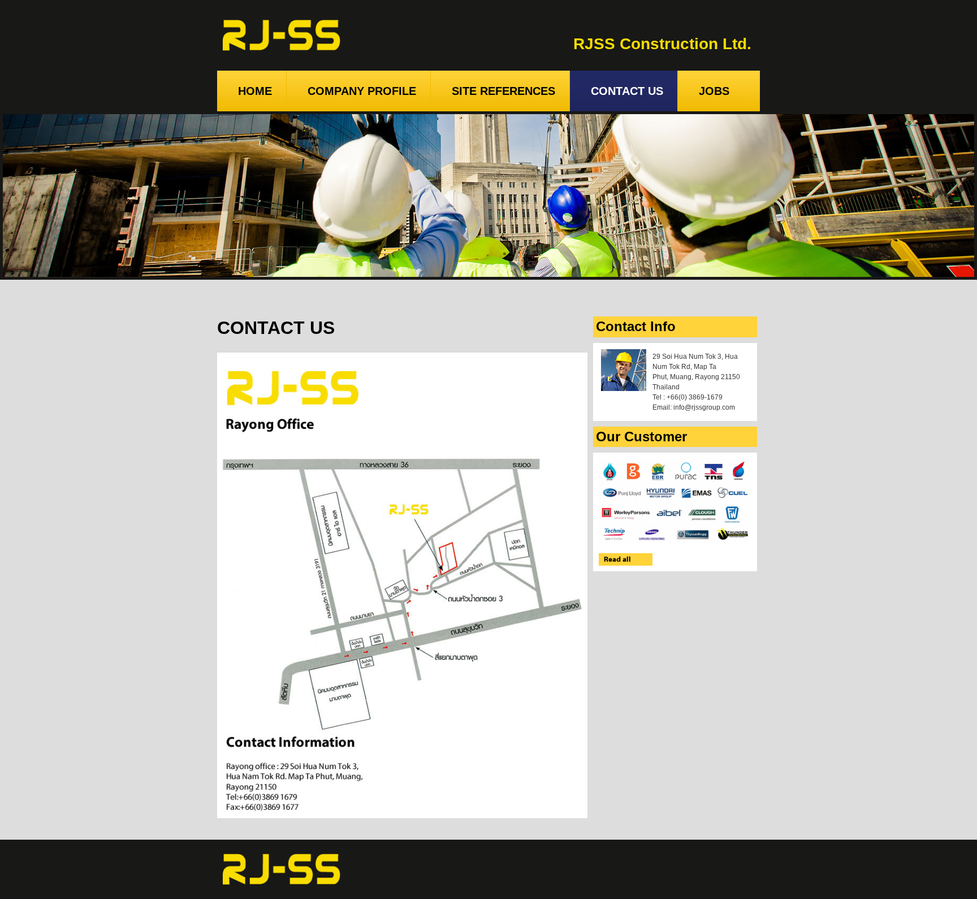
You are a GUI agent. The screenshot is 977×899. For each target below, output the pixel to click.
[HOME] (281, 35)
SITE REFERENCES (503, 91)
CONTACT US (627, 91)
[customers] (675, 501)
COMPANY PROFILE (362, 91)
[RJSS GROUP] (281, 869)
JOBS (714, 91)
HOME (255, 91)
